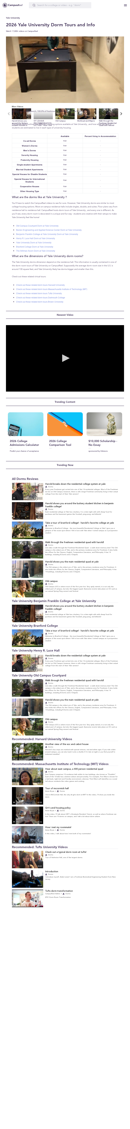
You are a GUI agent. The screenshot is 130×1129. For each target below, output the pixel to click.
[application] (65, 69)
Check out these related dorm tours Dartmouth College (40, 297)
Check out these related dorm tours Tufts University (39, 293)
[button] (21, 117)
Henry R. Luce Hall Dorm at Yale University (35, 238)
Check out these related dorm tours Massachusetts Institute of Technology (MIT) (51, 289)
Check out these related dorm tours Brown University (39, 301)
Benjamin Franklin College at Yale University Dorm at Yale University (47, 234)
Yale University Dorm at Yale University (33, 242)
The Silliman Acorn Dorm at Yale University (35, 250)
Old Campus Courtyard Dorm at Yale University (37, 225)
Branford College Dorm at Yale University (34, 246)
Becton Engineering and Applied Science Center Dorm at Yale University (49, 229)
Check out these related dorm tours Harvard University (40, 284)
